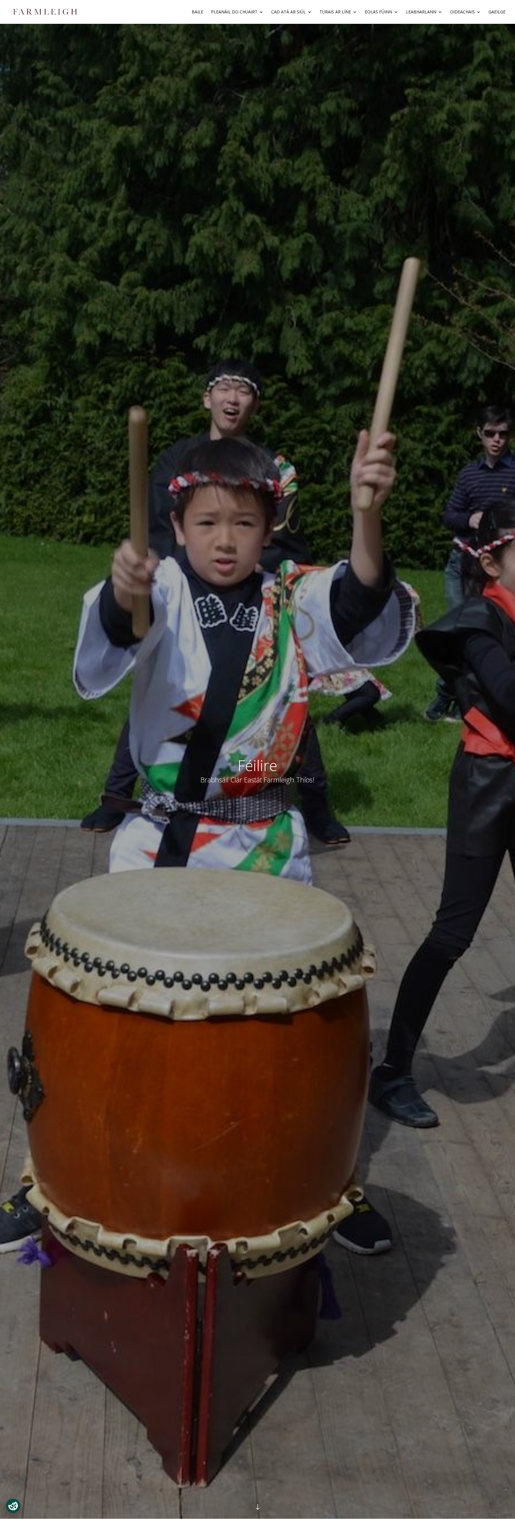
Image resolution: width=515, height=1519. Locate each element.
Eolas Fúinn (378, 12)
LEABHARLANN (421, 12)
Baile (197, 12)
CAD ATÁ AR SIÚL (288, 12)
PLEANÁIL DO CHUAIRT (234, 12)
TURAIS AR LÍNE (335, 12)
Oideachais (462, 12)
